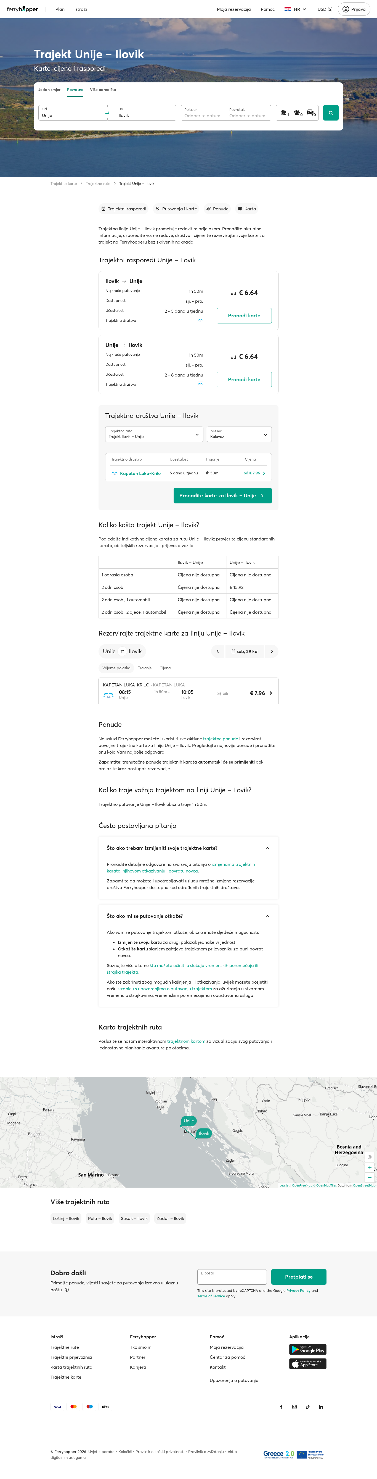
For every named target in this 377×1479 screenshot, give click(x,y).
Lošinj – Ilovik (66, 1218)
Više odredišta (103, 89)
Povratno (75, 89)
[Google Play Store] (307, 1349)
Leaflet (285, 1185)
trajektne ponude (220, 738)
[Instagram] (294, 1406)
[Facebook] (281, 1406)
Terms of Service (211, 1296)
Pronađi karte (244, 315)
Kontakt (218, 1367)
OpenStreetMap (364, 1185)
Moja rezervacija (234, 9)
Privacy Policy (298, 1290)
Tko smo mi (141, 1347)
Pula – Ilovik (100, 1218)
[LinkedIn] (320, 1406)
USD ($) (325, 9)
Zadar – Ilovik (170, 1218)
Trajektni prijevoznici (71, 1357)
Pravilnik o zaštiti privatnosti (160, 1451)
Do (120, 109)
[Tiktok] (307, 1406)
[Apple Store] (307, 1363)
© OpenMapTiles (325, 1185)
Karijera (138, 1367)
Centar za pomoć (227, 1357)
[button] (122, 651)
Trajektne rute (98, 183)
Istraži (81, 9)
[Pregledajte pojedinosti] (67, 1289)
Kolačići (125, 1451)
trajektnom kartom (186, 1041)
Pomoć (268, 9)
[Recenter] (369, 1157)
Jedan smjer (49, 89)
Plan (60, 9)
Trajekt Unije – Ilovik (136, 183)
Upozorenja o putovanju (234, 1380)
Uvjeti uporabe (101, 1451)
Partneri (138, 1357)
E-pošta (207, 1273)
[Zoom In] (369, 1167)
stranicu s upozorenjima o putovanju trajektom (165, 988)
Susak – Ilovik (134, 1218)
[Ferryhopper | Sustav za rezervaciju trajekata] (22, 9)
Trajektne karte (64, 183)
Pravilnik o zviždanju (206, 1451)
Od (44, 109)
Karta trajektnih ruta (71, 1367)
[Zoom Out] (369, 1177)
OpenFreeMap (302, 1185)
